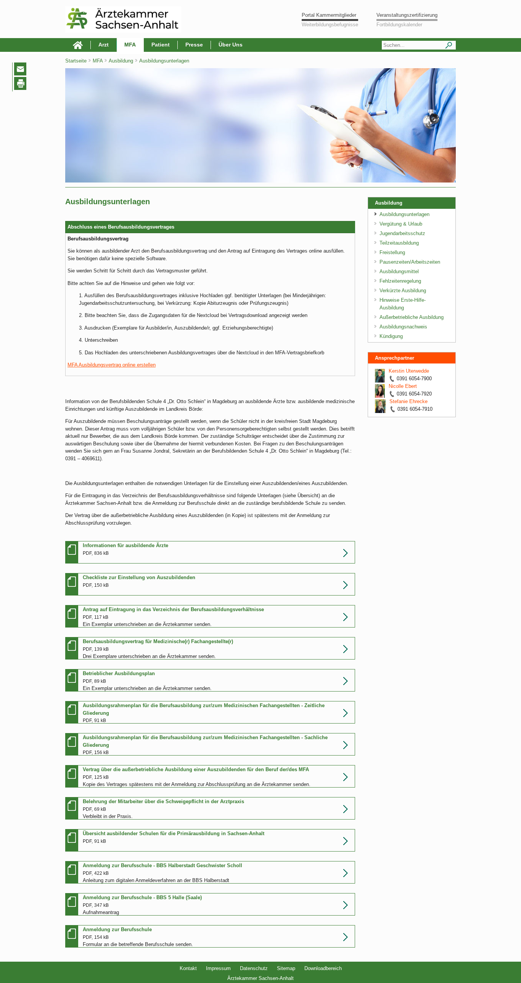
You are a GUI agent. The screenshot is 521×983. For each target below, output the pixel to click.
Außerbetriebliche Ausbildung (411, 317)
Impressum (218, 968)
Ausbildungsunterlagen (404, 214)
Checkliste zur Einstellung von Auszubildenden (139, 577)
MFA (130, 45)
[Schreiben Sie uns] (22, 70)
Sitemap (286, 968)
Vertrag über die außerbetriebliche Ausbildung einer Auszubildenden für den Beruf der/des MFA (196, 769)
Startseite (76, 61)
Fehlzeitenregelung (400, 281)
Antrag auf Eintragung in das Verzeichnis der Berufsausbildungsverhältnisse (173, 609)
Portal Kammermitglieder (329, 15)
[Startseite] (78, 45)
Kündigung (391, 336)
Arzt (103, 45)
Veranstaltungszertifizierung (406, 15)
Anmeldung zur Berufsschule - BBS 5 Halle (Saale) (142, 897)
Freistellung (392, 252)
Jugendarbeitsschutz (402, 233)
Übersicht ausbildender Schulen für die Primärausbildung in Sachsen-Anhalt (173, 833)
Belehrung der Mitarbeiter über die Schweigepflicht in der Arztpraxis (163, 801)
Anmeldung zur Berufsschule (117, 929)
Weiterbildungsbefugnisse (330, 24)
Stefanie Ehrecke (408, 401)
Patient (160, 45)
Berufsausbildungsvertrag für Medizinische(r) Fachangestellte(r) (158, 641)
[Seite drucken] (22, 85)
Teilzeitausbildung (399, 243)
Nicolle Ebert (403, 386)
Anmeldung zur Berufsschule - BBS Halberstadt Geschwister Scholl (162, 865)
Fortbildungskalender (399, 24)
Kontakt (188, 968)
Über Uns (231, 45)
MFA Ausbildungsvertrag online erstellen (112, 365)
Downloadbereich (323, 968)
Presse (194, 45)
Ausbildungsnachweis (403, 327)
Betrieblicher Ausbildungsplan (119, 673)
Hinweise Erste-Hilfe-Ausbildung (402, 304)
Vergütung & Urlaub (400, 224)
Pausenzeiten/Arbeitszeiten (409, 262)
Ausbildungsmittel (399, 271)
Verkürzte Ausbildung (402, 290)
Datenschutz (254, 968)
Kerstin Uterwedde (409, 371)
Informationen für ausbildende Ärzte (125, 545)
